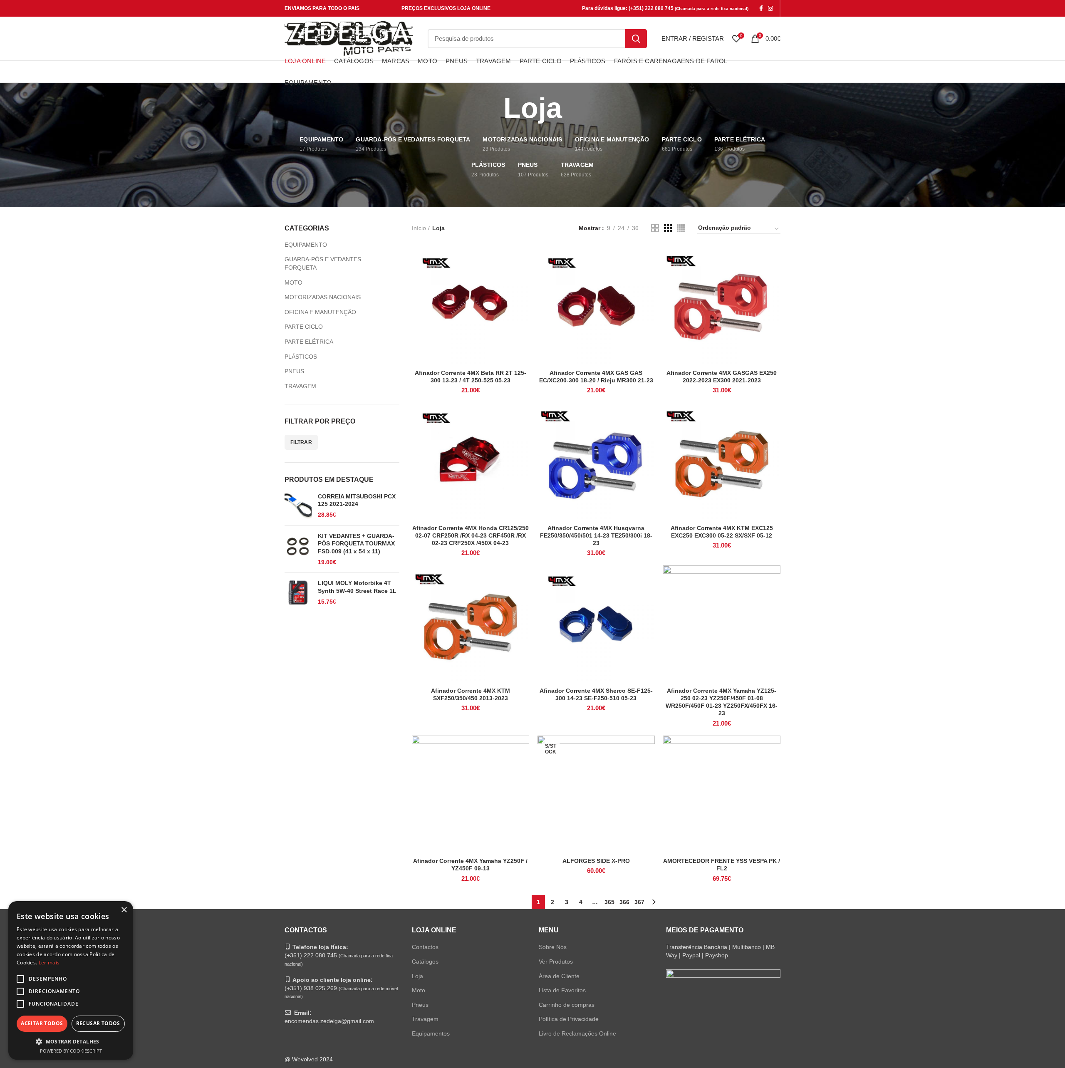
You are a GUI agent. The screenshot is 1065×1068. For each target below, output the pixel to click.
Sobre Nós (553, 947)
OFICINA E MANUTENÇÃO (320, 312)
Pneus (420, 1004)
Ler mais (49, 962)
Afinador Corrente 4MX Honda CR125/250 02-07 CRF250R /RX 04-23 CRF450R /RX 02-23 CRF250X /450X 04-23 (470, 535)
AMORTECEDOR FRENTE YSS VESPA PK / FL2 (721, 864)
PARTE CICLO (304, 326)
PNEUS (294, 371)
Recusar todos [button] (98, 1023)
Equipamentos (431, 1033)
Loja (417, 976)
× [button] (124, 910)
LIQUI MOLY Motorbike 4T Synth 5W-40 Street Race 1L (357, 587)
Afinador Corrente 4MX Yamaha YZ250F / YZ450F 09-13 (470, 864)
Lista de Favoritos (562, 990)
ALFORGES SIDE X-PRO (596, 860)
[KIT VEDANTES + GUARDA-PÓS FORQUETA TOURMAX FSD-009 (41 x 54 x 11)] (298, 549)
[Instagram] (770, 8)
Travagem (425, 1019)
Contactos (425, 947)
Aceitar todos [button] (42, 1023)
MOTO (293, 282)
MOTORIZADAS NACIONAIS (323, 297)
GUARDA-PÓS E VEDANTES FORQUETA (323, 263)
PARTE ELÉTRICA (309, 341)
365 (609, 902)
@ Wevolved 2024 (309, 1059)
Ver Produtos (556, 961)
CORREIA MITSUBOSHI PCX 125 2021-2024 (357, 500)
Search (636, 38)
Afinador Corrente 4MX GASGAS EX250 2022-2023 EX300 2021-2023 (721, 376)
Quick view (523, 279)
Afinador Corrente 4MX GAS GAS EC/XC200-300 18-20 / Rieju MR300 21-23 (596, 376)
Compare (523, 260)
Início (419, 228)
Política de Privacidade (569, 1019)
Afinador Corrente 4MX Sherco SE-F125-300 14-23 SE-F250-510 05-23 (596, 694)
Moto (418, 990)
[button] (71, 1041)
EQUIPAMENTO (306, 244)
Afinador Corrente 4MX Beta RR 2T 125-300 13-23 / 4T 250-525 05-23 (470, 376)
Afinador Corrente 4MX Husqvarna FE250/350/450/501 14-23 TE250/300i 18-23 (596, 535)
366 (624, 902)
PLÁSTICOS (301, 356)
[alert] (70, 980)
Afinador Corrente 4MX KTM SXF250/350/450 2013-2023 (470, 694)
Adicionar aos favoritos (523, 298)
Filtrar (301, 442)
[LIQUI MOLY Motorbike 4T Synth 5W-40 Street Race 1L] (298, 592)
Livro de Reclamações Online (577, 1033)
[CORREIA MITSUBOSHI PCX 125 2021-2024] (298, 506)
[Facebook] (761, 8)
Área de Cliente (559, 976)
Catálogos (425, 961)
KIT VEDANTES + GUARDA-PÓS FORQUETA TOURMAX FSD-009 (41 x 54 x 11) (356, 543)
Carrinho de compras (566, 1004)
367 (639, 902)
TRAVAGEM (300, 386)
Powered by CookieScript (71, 1051)
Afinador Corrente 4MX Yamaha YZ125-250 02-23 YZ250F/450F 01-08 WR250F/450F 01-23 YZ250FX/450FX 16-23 (722, 702)
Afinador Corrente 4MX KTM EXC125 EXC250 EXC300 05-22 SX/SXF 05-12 (722, 532)
